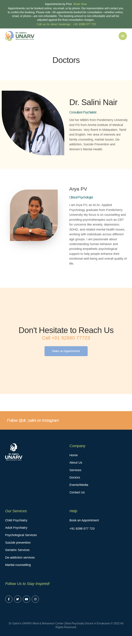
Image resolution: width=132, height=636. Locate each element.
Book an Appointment (84, 520)
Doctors (74, 477)
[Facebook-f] (8, 599)
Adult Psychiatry (16, 527)
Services (75, 470)
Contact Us (77, 492)
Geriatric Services (17, 550)
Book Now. (80, 4)
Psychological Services (21, 535)
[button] (66, 351)
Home (73, 455)
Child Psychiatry (16, 520)
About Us (75, 462)
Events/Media (78, 485)
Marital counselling (18, 565)
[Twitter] (17, 599)
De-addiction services (20, 557)
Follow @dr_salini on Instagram (33, 420)
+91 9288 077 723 (84, 24)
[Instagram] (35, 599)
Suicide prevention (18, 542)
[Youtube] (26, 599)
